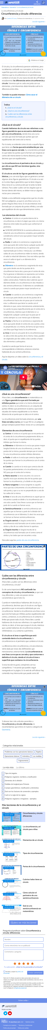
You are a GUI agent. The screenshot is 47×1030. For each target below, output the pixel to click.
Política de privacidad (9, 1028)
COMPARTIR (37, 4)
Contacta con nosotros (9, 1025)
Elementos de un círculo (33, 840)
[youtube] (10, 1013)
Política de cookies (23, 1028)
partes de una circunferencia (28, 540)
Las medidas (37, 756)
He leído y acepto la (13, 972)
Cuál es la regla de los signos (15, 795)
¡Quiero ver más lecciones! (23, 923)
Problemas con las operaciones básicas (19, 751)
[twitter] (5, 1013)
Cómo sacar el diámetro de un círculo (19, 96)
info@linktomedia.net (20, 988)
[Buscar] (44, 3)
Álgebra (39, 751)
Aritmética (26, 756)
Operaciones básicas (11, 756)
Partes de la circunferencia (34, 866)
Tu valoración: (9, 967)
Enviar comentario (35, 972)
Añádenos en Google (37, 60)
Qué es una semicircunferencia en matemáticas (32, 909)
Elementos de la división (13, 780)
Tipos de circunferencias (33, 853)
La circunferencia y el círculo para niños (32, 828)
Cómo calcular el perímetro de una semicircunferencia (30, 896)
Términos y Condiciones (25, 1025)
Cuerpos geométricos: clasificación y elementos (22, 787)
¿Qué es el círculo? (14, 107)
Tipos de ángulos (11, 773)
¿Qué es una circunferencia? (18, 111)
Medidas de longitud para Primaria (17, 784)
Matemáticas (5, 7)
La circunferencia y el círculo (25, 7)
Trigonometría (23, 760)
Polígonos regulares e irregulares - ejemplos (21, 798)
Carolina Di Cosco (12, 18)
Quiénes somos (29, 1022)
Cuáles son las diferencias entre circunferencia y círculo (18, 115)
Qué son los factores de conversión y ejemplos (22, 791)
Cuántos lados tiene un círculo (32, 881)
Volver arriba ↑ (23, 1000)
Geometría (13, 7)
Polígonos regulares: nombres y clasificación (21, 776)
